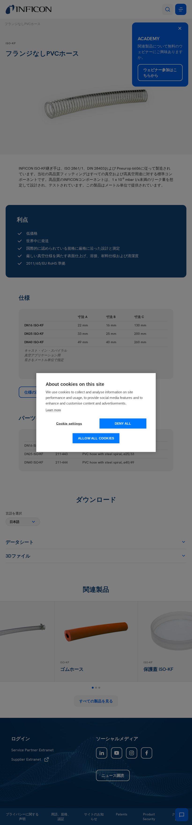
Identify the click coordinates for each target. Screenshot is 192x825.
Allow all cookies (96, 438)
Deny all (123, 423)
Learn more (53, 410)
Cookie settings (69, 423)
